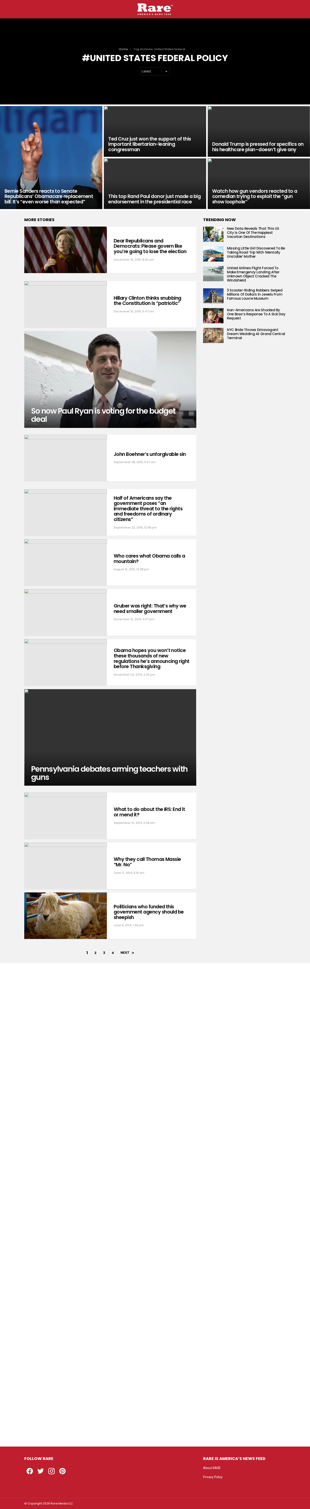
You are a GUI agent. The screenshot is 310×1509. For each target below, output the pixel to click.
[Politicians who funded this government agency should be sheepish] (65, 915)
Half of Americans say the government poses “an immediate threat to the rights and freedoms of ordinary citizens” (148, 509)
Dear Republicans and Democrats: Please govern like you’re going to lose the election (150, 246)
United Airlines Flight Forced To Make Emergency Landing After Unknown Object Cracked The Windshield (253, 274)
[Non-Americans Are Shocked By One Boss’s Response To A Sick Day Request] (213, 315)
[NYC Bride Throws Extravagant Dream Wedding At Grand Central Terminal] (213, 335)
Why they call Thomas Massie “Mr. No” (147, 862)
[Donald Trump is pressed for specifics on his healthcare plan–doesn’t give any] (259, 131)
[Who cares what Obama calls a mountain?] (65, 562)
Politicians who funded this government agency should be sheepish (149, 912)
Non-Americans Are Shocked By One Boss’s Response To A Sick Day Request (256, 314)
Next (125, 952)
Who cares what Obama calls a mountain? (149, 559)
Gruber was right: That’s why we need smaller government (150, 609)
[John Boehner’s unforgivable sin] (65, 458)
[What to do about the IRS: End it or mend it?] (65, 816)
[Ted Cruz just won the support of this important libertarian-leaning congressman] (155, 131)
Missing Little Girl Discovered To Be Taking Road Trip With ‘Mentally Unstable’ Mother (256, 252)
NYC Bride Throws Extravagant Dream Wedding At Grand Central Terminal (256, 333)
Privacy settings (214, 1486)
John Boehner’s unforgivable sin (150, 454)
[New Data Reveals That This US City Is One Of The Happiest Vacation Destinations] (213, 234)
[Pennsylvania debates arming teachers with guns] (110, 737)
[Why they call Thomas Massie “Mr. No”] (65, 865)
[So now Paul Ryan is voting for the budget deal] (110, 379)
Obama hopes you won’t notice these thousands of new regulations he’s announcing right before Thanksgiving (151, 658)
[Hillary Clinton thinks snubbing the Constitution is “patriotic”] (65, 304)
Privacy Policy (213, 1477)
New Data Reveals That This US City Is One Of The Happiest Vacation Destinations (253, 232)
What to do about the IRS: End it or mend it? (149, 812)
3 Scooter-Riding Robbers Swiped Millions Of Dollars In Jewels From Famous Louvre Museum (254, 294)
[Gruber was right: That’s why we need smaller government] (65, 612)
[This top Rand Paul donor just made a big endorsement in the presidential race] (155, 183)
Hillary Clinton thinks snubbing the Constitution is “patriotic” (147, 301)
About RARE (212, 1468)
